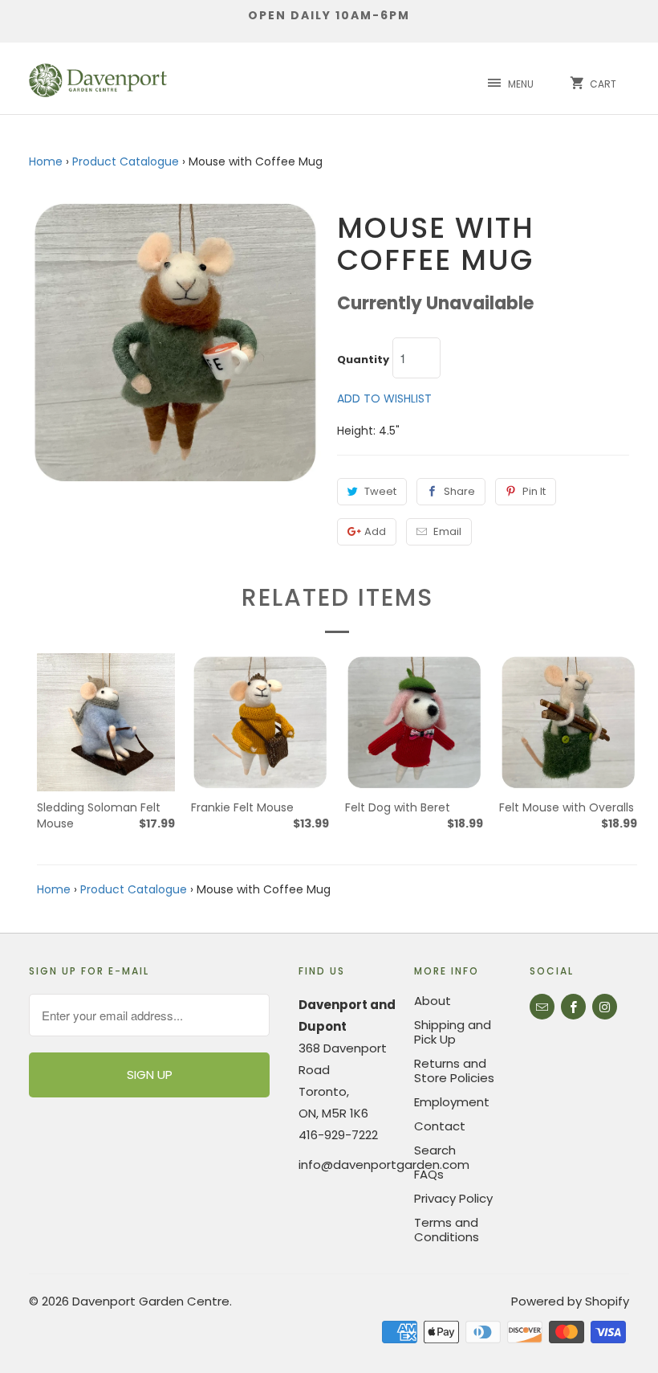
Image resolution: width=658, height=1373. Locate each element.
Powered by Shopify (570, 1301)
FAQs (429, 1174)
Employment (451, 1101)
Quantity (363, 360)
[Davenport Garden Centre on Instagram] (604, 1007)
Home (46, 161)
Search (435, 1150)
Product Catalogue (125, 161)
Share (459, 491)
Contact (439, 1126)
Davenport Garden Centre (150, 1301)
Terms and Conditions (446, 1229)
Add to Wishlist (384, 398)
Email (447, 531)
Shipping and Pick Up (452, 1032)
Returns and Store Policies (454, 1070)
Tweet (380, 491)
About (432, 1000)
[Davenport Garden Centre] (98, 78)
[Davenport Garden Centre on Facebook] (573, 1007)
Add (375, 531)
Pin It (534, 491)
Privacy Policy (453, 1198)
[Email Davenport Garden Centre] (542, 1007)
